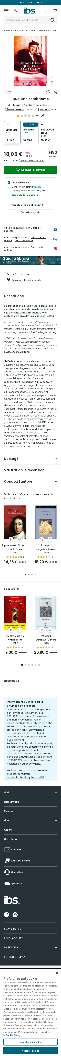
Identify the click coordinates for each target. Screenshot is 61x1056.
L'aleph (45, 545)
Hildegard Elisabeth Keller (27, 105)
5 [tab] (37, 84)
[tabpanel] (30, 61)
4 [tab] (34, 84)
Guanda (45, 109)
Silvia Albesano (14, 109)
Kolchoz (45, 636)
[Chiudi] (57, 973)
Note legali (11, 681)
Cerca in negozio (30, 212)
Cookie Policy (13, 1035)
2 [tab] (27, 84)
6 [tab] (39, 665)
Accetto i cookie (30, 1050)
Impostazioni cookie (30, 1042)
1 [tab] (23, 84)
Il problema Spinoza (15, 545)
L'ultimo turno (15, 636)
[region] (30, 1012)
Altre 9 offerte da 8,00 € (32, 160)
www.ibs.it (13, 736)
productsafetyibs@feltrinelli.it (25, 777)
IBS (16, 160)
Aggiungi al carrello (33, 169)
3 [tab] (30, 84)
